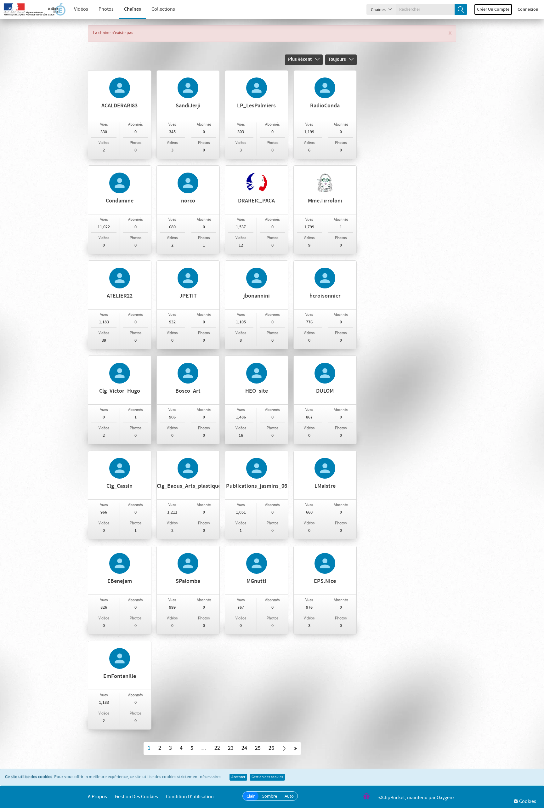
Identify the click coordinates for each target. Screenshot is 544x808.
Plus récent (300, 59)
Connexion (528, 9)
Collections (163, 9)
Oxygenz (446, 797)
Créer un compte (493, 9)
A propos (97, 797)
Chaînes (132, 9)
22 (217, 748)
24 (244, 748)
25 (258, 748)
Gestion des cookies (267, 777)
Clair (250, 796)
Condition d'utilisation (190, 797)
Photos (106, 9)
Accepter (238, 777)
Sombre (269, 796)
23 (231, 748)
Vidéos (81, 9)
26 (271, 748)
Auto (289, 796)
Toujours (337, 59)
